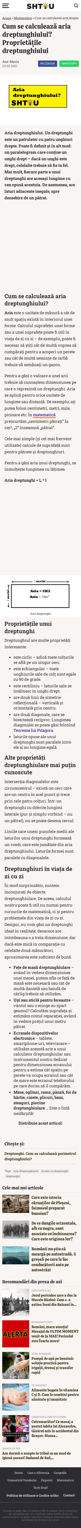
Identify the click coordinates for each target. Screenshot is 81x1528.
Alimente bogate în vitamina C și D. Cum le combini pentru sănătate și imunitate (55, 1395)
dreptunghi (13, 1176)
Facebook (47, 63)
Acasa (6, 18)
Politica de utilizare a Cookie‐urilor (33, 1495)
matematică (44, 414)
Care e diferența (38, 1473)
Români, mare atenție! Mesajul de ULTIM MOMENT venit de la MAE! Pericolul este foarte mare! (55, 1334)
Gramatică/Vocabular (22, 1480)
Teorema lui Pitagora (33, 730)
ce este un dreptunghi (54, 1171)
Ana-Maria (10, 61)
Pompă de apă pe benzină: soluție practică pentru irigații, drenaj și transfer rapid (53, 1365)
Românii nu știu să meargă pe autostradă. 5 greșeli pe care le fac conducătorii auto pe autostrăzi (54, 1259)
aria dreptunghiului (26, 1171)
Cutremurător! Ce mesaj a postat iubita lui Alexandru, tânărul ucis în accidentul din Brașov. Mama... (55, 1428)
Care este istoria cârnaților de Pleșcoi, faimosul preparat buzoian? (51, 1205)
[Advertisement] (40, 248)
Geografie (60, 1473)
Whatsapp (69, 63)
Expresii (46, 1480)
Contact (69, 1495)
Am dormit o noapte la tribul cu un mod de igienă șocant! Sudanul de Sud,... (36, 1456)
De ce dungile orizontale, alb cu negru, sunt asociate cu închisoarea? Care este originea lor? (54, 1231)
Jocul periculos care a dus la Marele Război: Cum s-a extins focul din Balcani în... (54, 1300)
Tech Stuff (40, 1488)
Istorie (18, 1473)
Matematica (23, 18)
